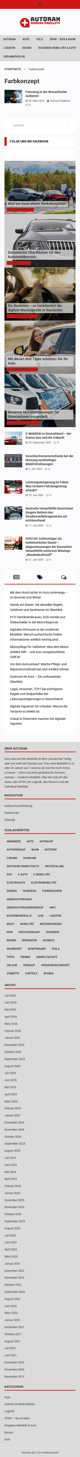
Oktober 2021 (12, 1334)
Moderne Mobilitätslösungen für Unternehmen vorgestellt (33, 414)
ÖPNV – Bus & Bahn (62, 39)
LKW (41, 915)
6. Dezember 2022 (21, 369)
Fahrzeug (29, 890)
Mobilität (27, 924)
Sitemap (9, 819)
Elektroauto (16, 882)
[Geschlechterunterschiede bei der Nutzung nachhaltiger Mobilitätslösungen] (13, 460)
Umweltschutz (46, 957)
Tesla (56, 948)
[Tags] (40, 577)
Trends (25, 957)
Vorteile (31, 973)
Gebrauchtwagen (19, 899)
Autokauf (46, 841)
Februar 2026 (12, 1031)
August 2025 (12, 1066)
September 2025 (14, 1059)
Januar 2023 (12, 1263)
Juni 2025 (10, 1080)
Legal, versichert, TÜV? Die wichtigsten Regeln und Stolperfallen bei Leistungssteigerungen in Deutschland (36, 694)
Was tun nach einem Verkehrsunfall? (37, 203)
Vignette (13, 973)
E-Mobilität (42, 874)
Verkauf (29, 965)
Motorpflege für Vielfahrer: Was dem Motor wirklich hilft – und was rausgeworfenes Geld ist (39, 652)
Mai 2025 (10, 1087)
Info (53, 907)
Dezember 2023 (14, 1200)
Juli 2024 (10, 1157)
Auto (25, 39)
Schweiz (48, 940)
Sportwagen (37, 948)
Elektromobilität (43, 882)
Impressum (11, 812)
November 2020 (14, 1369)
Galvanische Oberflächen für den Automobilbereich (34, 254)
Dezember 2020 (14, 1362)
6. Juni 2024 (35, 469)
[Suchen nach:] (40, 125)
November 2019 (14, 1376)
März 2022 (11, 1313)
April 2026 (10, 1016)
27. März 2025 (19, 209)
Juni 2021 (10, 1355)
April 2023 (10, 1249)
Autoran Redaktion (60, 100)
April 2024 (10, 1179)
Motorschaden (50, 924)
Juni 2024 (10, 1165)
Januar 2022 (12, 1320)
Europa (12, 890)
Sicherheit (14, 948)
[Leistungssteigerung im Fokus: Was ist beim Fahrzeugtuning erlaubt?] (13, 487)
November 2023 (14, 1207)
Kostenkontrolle (19, 915)
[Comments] (64, 577)
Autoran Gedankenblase (19, 1404)
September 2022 (14, 1291)
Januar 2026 (12, 1037)
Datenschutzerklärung (18, 805)
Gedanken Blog (14, 56)
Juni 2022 (10, 1306)
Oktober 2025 (12, 1052)
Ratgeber (52, 932)
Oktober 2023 (12, 1214)
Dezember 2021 (14, 1327)
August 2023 (12, 1228)
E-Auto (23, 874)
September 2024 (14, 1143)
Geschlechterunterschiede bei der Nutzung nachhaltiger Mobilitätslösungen (50, 460)
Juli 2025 (10, 1073)
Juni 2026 (10, 1002)
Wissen (48, 973)
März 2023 (11, 1256)
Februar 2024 (12, 1186)
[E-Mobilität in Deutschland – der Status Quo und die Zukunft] (13, 438)
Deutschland (54, 866)
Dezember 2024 (14, 1122)
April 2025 (10, 1094)
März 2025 (11, 1101)
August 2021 (12, 1341)
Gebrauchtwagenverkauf (25, 907)
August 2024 (12, 1150)
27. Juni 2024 (36, 559)
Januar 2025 (12, 1115)
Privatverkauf (29, 932)
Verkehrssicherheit (55, 965)
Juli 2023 (10, 1235)
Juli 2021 (10, 1348)
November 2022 (14, 1277)
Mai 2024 (10, 1172)
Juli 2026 (10, 995)
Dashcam (29, 858)
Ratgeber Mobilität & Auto (57, 47)
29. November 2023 (21, 422)
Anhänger (14, 841)
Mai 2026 (10, 1009)
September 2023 (14, 1221)
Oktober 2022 (12, 1284)
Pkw (10, 932)
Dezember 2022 (14, 1270)
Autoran (9, 39)
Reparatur (29, 940)
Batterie (51, 849)
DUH (9, 874)
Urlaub (12, 965)
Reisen (26, 47)
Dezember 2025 (14, 1044)
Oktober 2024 (12, 1136)
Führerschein (52, 890)
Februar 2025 (12, 1108)
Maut (10, 924)
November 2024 (14, 1129)
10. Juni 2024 (36, 495)
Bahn (35, 849)
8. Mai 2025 (17, 263)
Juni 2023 (10, 1242)
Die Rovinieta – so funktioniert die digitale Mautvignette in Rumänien (35, 308)
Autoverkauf (16, 849)
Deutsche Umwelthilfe (23, 866)
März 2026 (11, 1023)
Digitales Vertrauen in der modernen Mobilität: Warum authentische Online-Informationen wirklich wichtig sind (36, 634)
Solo (39, 39)
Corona (12, 858)
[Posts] (16, 577)
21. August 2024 (20, 316)
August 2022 (12, 1299)
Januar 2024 (12, 1193)
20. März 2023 (36, 100)
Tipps (10, 957)
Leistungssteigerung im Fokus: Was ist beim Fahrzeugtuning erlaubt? (47, 486)
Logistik (9, 47)
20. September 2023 (40, 442)
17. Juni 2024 (36, 525)
